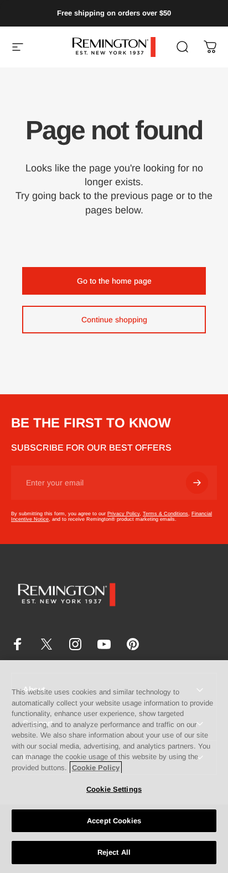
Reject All (114, 852)
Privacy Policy (123, 513)
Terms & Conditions (165, 513)
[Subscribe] (197, 483)
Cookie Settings (114, 789)
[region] (114, 766)
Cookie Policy (96, 768)
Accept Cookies (114, 821)
